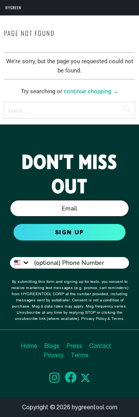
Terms (117, 318)
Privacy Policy (94, 318)
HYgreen (13, 7)
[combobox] (20, 262)
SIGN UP (69, 232)
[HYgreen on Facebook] (68, 379)
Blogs (51, 346)
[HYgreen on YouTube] (85, 379)
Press (74, 346)
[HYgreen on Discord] (52, 379)
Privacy (54, 355)
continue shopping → (91, 91)
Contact (100, 346)
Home (29, 346)
